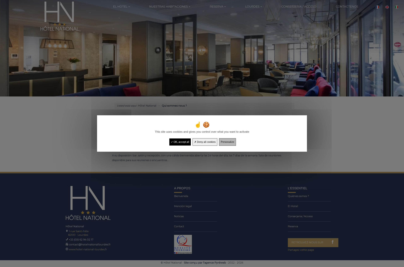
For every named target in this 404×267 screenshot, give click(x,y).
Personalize (227, 142)
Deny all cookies (206, 142)
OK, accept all (181, 142)
